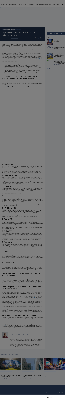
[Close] (63, 397)
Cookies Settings (50, 397)
